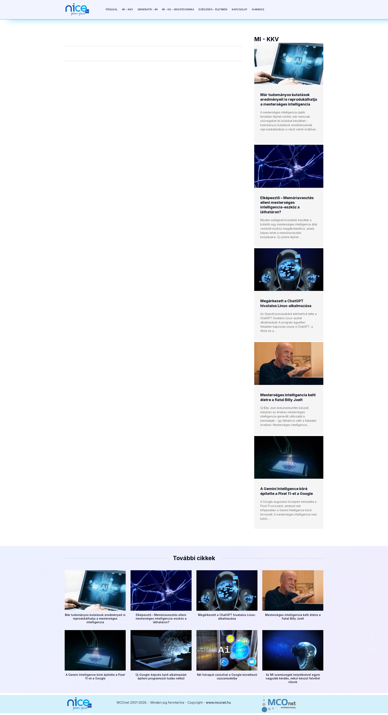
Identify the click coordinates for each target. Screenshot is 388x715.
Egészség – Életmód (213, 9)
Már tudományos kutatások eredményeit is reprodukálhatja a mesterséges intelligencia (288, 99)
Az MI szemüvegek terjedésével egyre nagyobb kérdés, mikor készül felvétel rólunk (293, 678)
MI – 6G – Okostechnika (178, 9)
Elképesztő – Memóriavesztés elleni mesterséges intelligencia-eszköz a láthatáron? (161, 618)
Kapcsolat (239, 9)
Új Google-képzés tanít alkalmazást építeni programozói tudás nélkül (161, 676)
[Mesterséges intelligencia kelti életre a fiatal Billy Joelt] (288, 363)
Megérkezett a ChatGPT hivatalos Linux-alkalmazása (227, 616)
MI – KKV (127, 9)
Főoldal (112, 9)
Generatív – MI (148, 9)
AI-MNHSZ (258, 9)
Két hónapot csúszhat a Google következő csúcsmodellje (227, 676)
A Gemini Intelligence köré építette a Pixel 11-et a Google (95, 676)
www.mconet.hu (218, 702)
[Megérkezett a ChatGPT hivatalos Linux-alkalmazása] (288, 269)
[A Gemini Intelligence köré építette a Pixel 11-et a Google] (288, 457)
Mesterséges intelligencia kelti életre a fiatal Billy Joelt (293, 616)
